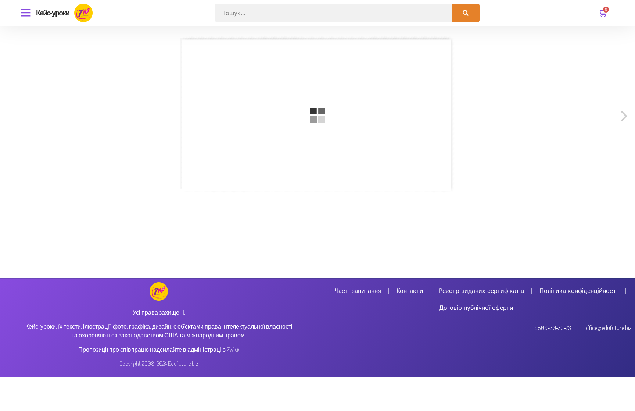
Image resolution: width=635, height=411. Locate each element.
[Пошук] (466, 13)
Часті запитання (357, 290)
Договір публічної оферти (476, 307)
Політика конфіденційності (578, 290)
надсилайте (166, 349)
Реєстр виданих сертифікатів (481, 290)
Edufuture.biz (183, 363)
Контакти (410, 290)
